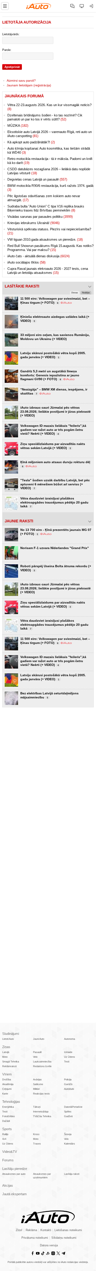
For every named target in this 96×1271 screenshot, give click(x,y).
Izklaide (68, 1052)
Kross (36, 1134)
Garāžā (68, 1084)
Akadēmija (7, 1084)
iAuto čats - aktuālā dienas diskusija (38, 256)
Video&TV (9, 1151)
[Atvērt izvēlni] (5, 6)
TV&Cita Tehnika (42, 1116)
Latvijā (5, 1052)
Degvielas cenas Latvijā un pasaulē (37, 179)
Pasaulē (37, 1052)
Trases (37, 1143)
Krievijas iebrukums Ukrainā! (33, 223)
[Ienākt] (91, 6)
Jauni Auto (38, 1039)
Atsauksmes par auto (13, 1174)
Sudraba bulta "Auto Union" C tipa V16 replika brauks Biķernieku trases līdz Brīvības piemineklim (45, 208)
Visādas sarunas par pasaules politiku (40, 216)
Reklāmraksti (9, 1066)
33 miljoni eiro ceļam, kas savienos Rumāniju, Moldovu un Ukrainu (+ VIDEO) (55, 337)
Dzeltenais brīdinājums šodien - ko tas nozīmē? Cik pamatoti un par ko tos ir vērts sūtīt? (44, 117)
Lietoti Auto (8, 1039)
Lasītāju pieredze (14, 1169)
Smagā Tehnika (10, 1061)
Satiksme (38, 1084)
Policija (67, 1079)
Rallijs (5, 1134)
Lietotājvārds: (11, 34)
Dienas (74, 293)
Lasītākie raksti (22, 286)
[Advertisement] (48, 762)
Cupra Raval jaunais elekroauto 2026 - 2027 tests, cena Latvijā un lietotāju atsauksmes (47, 271)
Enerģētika (8, 1106)
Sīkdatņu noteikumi (63, 1237)
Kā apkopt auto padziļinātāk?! (31, 142)
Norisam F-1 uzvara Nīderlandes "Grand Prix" (54, 548)
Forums (8, 1160)
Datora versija (49, 1245)
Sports (7, 1129)
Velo (35, 1056)
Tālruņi (36, 1106)
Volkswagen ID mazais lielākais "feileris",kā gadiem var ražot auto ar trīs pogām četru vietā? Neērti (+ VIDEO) (53, 429)
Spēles (67, 1111)
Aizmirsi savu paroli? (21, 80)
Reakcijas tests (41, 1093)
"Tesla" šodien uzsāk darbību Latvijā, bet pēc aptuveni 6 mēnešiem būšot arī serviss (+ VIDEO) (55, 484)
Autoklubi (69, 1089)
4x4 (4, 1139)
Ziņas (6, 1047)
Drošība (6, 1079)
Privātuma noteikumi (34, 1237)
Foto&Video (8, 1116)
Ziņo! (19, 1230)
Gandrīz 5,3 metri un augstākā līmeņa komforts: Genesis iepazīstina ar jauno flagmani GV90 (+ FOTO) (49, 375)
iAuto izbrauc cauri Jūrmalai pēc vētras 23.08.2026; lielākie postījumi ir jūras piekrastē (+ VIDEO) (55, 411)
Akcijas (7, 1185)
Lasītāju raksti (71, 1174)
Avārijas (37, 1079)
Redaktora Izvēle (42, 1066)
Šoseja (67, 1134)
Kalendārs (69, 1143)
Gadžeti (68, 1116)
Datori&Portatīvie (73, 1106)
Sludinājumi (10, 1034)
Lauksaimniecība (42, 1061)
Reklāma (31, 1230)
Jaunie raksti (19, 521)
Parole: (6, 50)
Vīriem (7, 1074)
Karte (5, 1093)
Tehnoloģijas (11, 1101)
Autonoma (69, 1039)
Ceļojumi (6, 1089)
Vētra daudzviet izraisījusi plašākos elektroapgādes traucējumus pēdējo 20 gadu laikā (54, 502)
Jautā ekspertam (14, 1194)
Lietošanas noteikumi (68, 1230)
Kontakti (45, 1230)
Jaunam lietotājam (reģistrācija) (29, 85)
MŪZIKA (17, 125)
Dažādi (6, 1121)
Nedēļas (86, 293)
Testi (66, 1061)
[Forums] (72, 6)
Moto (5, 1056)
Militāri (36, 1089)
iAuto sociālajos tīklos (26, 262)
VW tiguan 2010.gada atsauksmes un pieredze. (45, 239)
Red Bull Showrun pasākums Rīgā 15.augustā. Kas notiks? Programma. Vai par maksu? (50, 248)
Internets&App (40, 1111)
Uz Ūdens (69, 1056)
